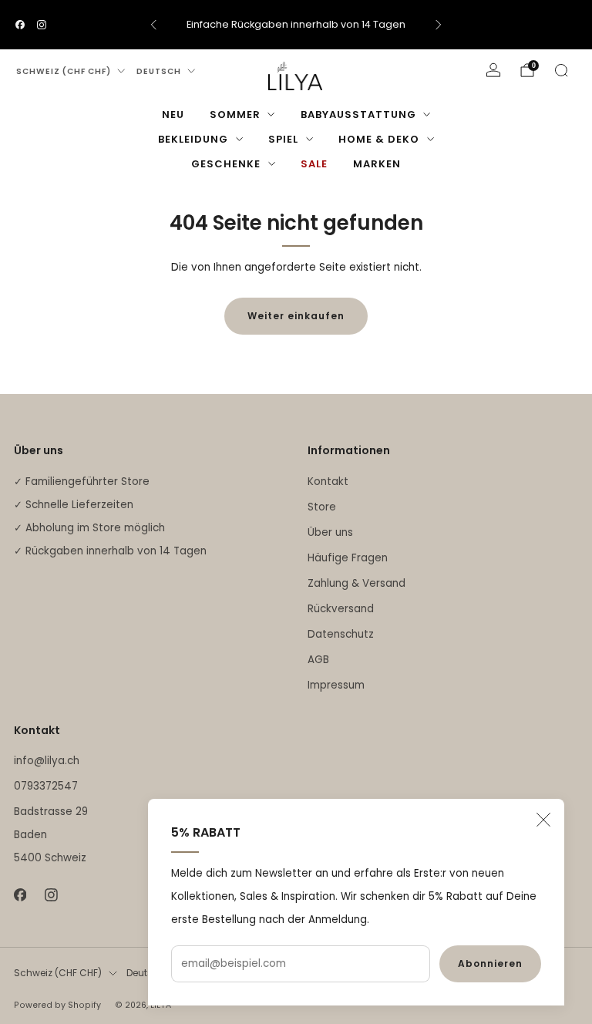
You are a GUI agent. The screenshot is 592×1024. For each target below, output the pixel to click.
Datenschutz (341, 634)
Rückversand (341, 608)
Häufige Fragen (348, 558)
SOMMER (235, 114)
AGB (318, 659)
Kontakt (328, 481)
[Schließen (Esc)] (543, 819)
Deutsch (158, 71)
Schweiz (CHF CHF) (63, 71)
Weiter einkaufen (296, 315)
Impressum (336, 685)
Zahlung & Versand (356, 583)
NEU (173, 114)
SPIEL (283, 139)
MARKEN (377, 164)
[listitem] (296, 25)
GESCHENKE (226, 164)
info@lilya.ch (46, 760)
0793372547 (46, 786)
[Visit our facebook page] (20, 24)
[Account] (493, 70)
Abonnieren (490, 963)
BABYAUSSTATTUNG (358, 114)
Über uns (330, 532)
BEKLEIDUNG (193, 139)
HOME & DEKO (378, 139)
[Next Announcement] (439, 25)
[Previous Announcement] (153, 25)
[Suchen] (561, 70)
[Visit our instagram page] (41, 24)
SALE (314, 164)
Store (322, 507)
